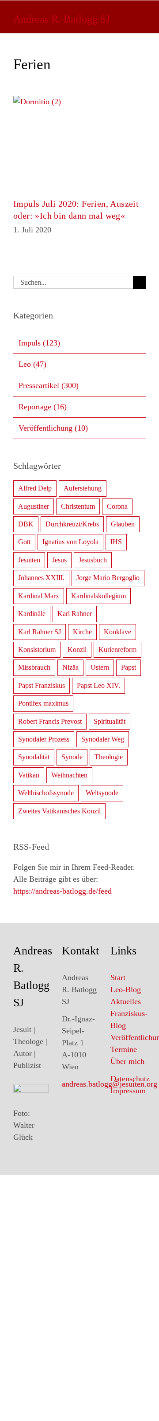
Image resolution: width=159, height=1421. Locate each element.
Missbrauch (34, 667)
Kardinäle (31, 613)
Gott (24, 542)
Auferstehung (83, 488)
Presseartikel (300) (49, 385)
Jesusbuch (93, 560)
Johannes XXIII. (41, 577)
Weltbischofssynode (46, 793)
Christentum (78, 506)
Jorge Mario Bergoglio (108, 577)
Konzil (77, 649)
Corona (117, 506)
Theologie (109, 757)
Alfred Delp (35, 488)
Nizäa (70, 667)
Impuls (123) (39, 342)
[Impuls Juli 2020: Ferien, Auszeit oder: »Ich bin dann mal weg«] (79, 140)
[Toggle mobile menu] (141, 16)
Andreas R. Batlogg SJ (61, 19)
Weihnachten (69, 775)
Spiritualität (109, 721)
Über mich (127, 1061)
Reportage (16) (43, 406)
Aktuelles (125, 1001)
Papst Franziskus (41, 685)
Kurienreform (117, 649)
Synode (72, 757)
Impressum (128, 1090)
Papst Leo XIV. (98, 685)
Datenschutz (130, 1078)
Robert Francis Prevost (50, 721)
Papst (128, 667)
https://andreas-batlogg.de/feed (62, 891)
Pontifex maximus (43, 703)
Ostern (100, 667)
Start (117, 977)
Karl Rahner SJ (39, 632)
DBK (26, 524)
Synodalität (33, 757)
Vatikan (28, 775)
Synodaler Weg (102, 739)
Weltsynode (102, 793)
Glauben (123, 524)
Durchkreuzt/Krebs (72, 524)
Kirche (82, 632)
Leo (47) (32, 364)
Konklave (117, 632)
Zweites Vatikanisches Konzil (59, 811)
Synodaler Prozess (43, 739)
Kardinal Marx (38, 596)
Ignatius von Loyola (70, 542)
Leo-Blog (125, 989)
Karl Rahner (74, 613)
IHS (116, 542)
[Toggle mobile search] (122, 16)
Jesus (59, 560)
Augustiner (33, 506)
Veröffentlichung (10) (53, 428)
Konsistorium (37, 649)
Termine (123, 1049)
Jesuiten (29, 560)
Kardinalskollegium (98, 596)
